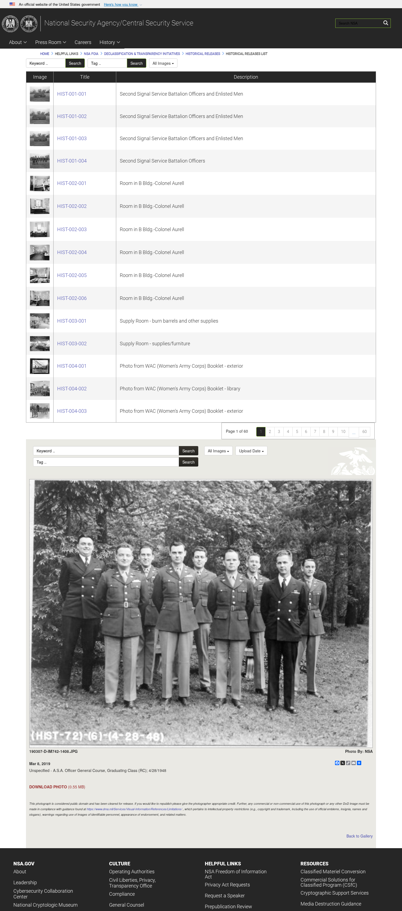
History (107, 42)
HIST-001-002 (72, 116)
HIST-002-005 (72, 275)
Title (84, 77)
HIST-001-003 (72, 138)
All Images (162, 63)
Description (246, 77)
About (15, 42)
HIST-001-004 (72, 161)
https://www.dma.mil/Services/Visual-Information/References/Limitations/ (134, 809)
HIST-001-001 (72, 94)
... (354, 432)
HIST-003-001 (72, 321)
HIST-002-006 (72, 298)
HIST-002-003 (72, 229)
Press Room (48, 42)
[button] (123, 4)
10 (343, 431)
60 (364, 431)
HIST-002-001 (72, 183)
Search (75, 63)
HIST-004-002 (72, 388)
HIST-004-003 (72, 411)
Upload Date (250, 450)
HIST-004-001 (72, 366)
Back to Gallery (359, 836)
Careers (83, 42)
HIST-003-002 (72, 343)
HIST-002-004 (72, 252)
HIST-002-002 (72, 206)
